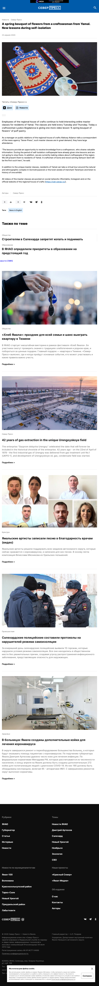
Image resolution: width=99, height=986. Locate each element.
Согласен (87, 976)
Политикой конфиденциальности (63, 979)
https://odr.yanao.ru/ (55, 182)
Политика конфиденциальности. (15, 954)
